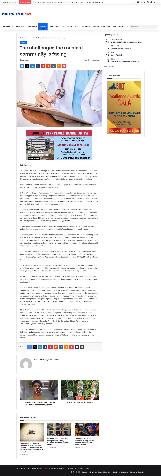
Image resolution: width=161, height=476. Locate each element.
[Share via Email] (77, 347)
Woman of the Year (101, 27)
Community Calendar (137, 472)
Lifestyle (60, 27)
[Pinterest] (43, 66)
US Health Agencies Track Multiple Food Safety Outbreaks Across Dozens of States (58, 441)
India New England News (46, 359)
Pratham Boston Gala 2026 (121, 48)
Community (32, 27)
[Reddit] (48, 66)
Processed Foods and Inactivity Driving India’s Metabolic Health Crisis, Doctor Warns (84, 441)
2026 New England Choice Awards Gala (125, 61)
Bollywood (8, 27)
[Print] (82, 347)
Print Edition (118, 27)
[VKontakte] (53, 66)
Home (23, 38)
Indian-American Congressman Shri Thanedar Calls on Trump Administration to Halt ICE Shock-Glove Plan (68, 2)
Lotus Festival (116, 55)
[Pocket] (64, 66)
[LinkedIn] (32, 66)
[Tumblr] (38, 66)
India (51, 27)
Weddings (85, 27)
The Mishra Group (83, 468)
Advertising (93, 472)
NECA (69, 27)
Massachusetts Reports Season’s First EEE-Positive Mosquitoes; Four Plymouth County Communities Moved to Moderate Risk (31, 447)
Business (20, 27)
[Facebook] (22, 66)
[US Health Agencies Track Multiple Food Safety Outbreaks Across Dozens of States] (59, 429)
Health (43, 27)
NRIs (76, 27)
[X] (27, 66)
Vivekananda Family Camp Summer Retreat (127, 42)
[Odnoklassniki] (59, 66)
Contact (84, 472)
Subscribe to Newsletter (120, 472)
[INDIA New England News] (16, 14)
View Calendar (109, 66)
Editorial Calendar (104, 472)
